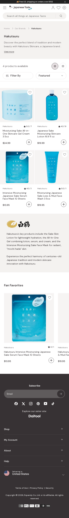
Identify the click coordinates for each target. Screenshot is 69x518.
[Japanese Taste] (20, 8)
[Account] (53, 8)
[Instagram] (30, 403)
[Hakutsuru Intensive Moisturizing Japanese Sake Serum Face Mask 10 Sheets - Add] (29, 204)
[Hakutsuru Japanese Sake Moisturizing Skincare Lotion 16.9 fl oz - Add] (63, 142)
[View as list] (63, 66)
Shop (7, 429)
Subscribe (60, 394)
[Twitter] (23, 403)
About (7, 450)
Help (6, 461)
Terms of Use (21, 488)
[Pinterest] (38, 403)
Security (50, 488)
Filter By (15, 75)
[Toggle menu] (5, 8)
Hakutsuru (7, 126)
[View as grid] (55, 66)
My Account (10, 439)
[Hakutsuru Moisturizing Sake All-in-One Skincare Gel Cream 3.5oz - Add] (29, 142)
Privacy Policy (36, 488)
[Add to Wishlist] (30, 92)
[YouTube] (45, 403)
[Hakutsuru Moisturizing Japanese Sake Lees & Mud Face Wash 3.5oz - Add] (63, 204)
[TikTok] (53, 403)
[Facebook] (16, 403)
